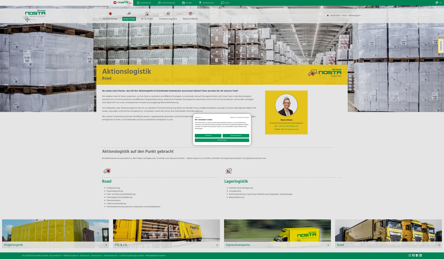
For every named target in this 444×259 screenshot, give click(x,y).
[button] (199, 117)
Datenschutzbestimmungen (239, 117)
